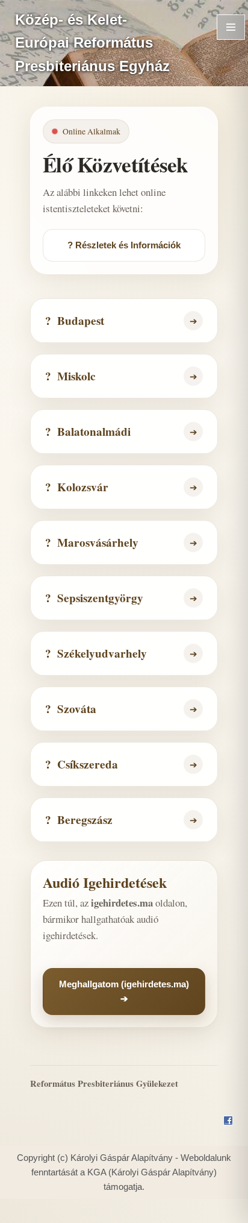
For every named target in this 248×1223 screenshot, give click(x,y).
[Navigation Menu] (231, 27)
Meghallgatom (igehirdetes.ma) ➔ (124, 991)
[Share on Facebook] (228, 1122)
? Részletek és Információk (124, 245)
